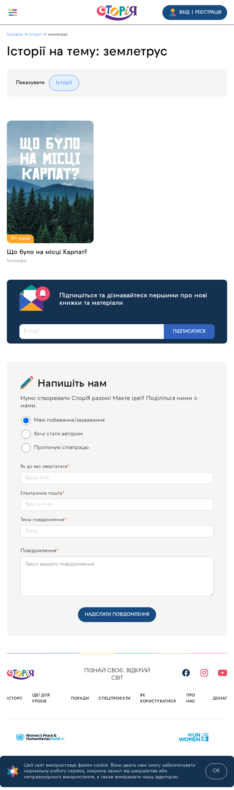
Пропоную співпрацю (61, 447)
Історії (35, 34)
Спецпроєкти (114, 698)
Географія (16, 261)
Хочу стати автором (58, 434)
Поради (80, 698)
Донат (220, 698)
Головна (15, 34)
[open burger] (13, 13)
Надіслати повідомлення (117, 614)
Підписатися (189, 331)
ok (216, 771)
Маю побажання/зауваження (69, 420)
